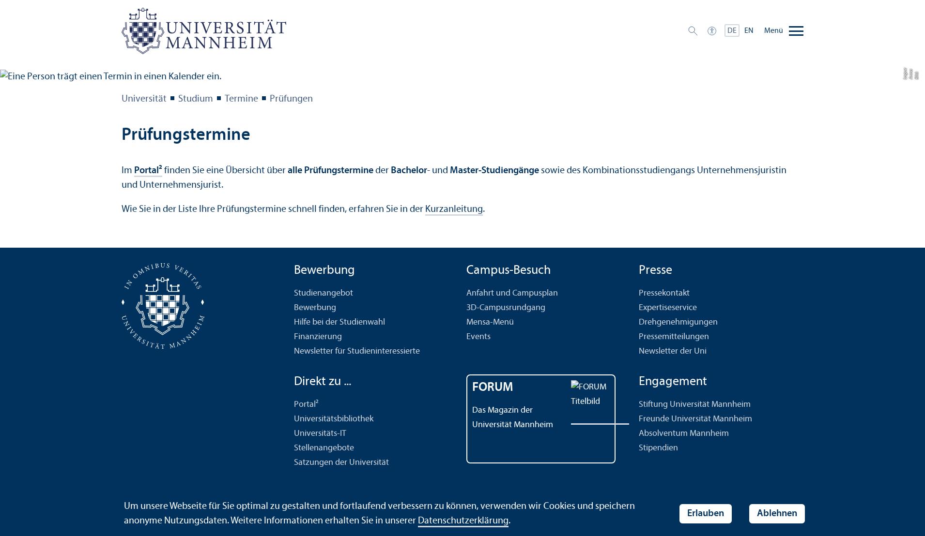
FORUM (492, 387)
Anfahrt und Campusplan (512, 293)
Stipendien (658, 448)
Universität (144, 99)
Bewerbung (315, 308)
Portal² (148, 171)
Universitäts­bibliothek (333, 419)
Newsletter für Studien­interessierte (357, 351)
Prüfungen (291, 99)
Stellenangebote (324, 448)
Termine (241, 99)
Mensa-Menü (490, 322)
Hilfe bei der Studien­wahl (339, 322)
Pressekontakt (664, 293)
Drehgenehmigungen (678, 322)
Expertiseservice (668, 308)
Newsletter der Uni (673, 351)
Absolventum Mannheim (684, 433)
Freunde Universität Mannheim (695, 419)
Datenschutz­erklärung (463, 521)
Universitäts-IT (320, 433)
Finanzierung (318, 337)
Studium (195, 99)
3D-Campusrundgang (505, 308)
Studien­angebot (323, 293)
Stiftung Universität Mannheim (695, 404)
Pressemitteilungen (674, 337)
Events (478, 337)
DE (732, 31)
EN (749, 31)
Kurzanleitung (454, 209)
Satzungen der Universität (341, 462)
